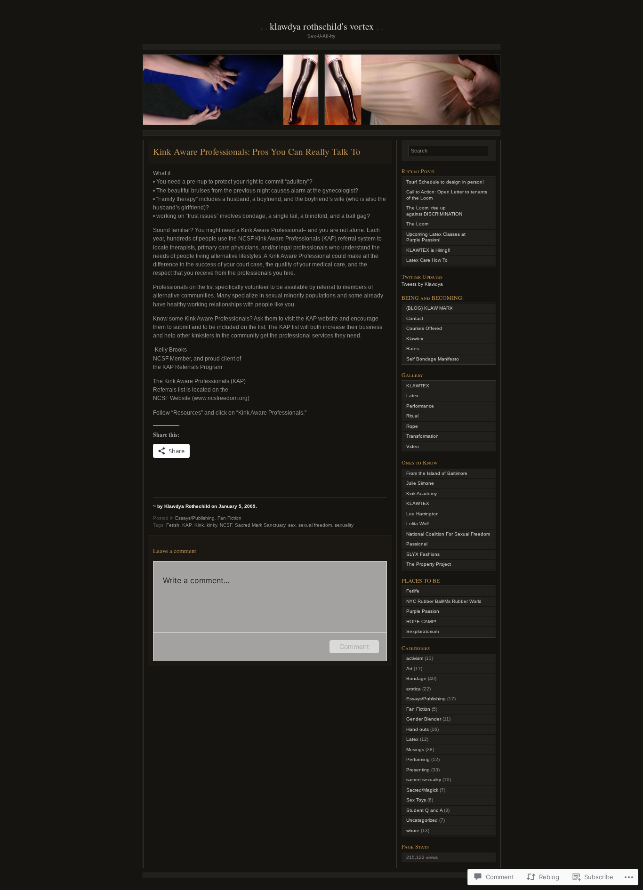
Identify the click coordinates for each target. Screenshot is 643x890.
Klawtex (414, 338)
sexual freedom (315, 525)
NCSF (226, 525)
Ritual (412, 415)
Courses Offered (424, 328)
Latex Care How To (427, 260)
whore (412, 830)
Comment (354, 646)
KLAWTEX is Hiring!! (428, 250)
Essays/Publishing (195, 518)
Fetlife (412, 590)
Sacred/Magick (422, 790)
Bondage (416, 678)
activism (414, 658)
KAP (187, 525)
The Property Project (428, 564)
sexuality (344, 525)
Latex (412, 395)
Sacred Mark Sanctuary (260, 525)
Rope (412, 426)
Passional (416, 543)
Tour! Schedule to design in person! (445, 181)
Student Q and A (424, 810)
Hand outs (417, 729)
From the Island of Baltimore (436, 473)
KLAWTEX (417, 385)
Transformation (422, 436)
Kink (199, 525)
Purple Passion (422, 611)
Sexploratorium (422, 631)
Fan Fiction (229, 518)
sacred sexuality (423, 779)
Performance (420, 406)
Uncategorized (422, 820)
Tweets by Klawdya (422, 284)
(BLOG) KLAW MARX (429, 308)
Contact (414, 318)
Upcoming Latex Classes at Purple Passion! (436, 237)
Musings (415, 749)
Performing (418, 759)
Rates (412, 348)
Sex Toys (416, 799)
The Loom (417, 223)
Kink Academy (421, 493)
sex (292, 525)
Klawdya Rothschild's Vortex (322, 26)
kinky (212, 525)
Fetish (172, 525)
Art (409, 668)
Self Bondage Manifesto (432, 358)
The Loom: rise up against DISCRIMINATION (434, 210)
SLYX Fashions (423, 554)
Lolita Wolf (417, 523)
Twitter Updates (422, 276)
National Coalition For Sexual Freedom (448, 534)
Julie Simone (420, 483)
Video (412, 446)
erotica (413, 688)
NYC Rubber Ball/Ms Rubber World (444, 601)
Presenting (418, 769)
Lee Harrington (422, 513)
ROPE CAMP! (421, 621)
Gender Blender (423, 719)
